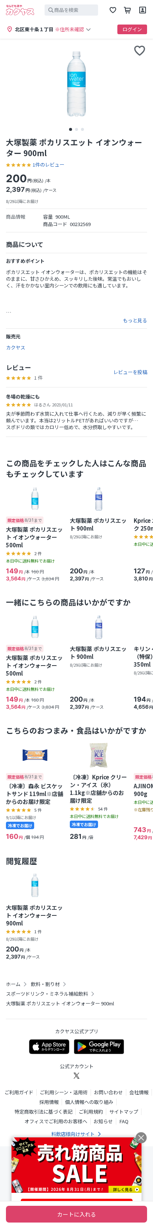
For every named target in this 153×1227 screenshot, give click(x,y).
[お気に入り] (112, 10)
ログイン (132, 29)
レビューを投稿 (130, 372)
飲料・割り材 (45, 984)
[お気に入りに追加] (140, 50)
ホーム (13, 984)
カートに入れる (76, 1214)
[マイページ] (142, 10)
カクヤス (15, 347)
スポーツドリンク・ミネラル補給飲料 (47, 994)
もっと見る (135, 320)
